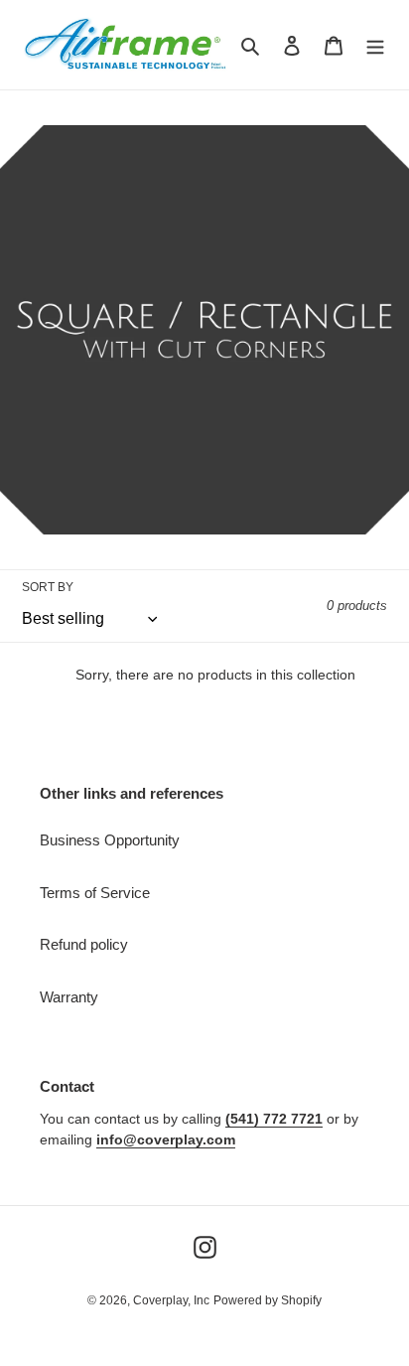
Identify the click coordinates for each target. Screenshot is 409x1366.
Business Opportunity (110, 840)
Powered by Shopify (267, 1300)
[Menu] (375, 45)
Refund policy (84, 944)
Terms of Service (95, 892)
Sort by (47, 587)
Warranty (69, 996)
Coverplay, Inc (171, 1300)
